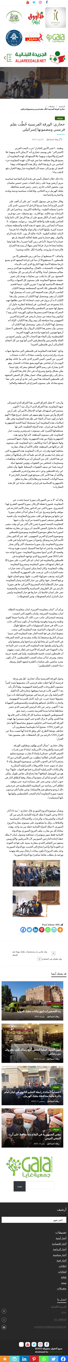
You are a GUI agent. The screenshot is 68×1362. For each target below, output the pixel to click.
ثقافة (63, 1277)
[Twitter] (29, 929)
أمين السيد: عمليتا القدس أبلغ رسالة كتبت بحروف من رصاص (33, 1051)
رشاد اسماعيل (52, 139)
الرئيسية (62, 106)
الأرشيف (62, 1214)
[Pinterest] (41, 929)
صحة (63, 1282)
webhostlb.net (55, 1351)
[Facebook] (23, 929)
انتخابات (62, 1271)
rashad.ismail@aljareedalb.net (50, 1326)
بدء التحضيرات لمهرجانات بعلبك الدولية (39, 1011)
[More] (60, 929)
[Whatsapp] (48, 929)
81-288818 (60, 1319)
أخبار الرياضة (59, 1249)
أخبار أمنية (61, 1237)
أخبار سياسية (59, 1254)
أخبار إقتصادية (59, 1243)
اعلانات (62, 1265)
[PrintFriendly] (54, 929)
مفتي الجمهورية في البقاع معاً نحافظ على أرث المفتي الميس (34, 1136)
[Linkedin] (35, 929)
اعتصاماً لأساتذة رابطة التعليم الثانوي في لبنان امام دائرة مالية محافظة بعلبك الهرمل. (32, 1094)
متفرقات (51, 106)
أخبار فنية (61, 1260)
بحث (19, 1186)
